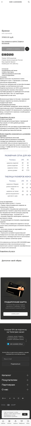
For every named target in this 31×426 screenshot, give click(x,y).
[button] (9, 422)
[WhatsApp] (5, 55)
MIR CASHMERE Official (16, 344)
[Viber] (10, 55)
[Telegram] (3, 55)
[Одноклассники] (12, 55)
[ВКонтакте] (8, 55)
